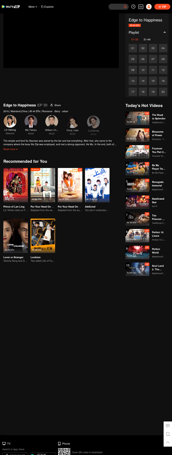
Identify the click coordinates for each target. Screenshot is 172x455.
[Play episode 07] (153, 59)
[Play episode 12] (163, 70)
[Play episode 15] (153, 81)
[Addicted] (97, 185)
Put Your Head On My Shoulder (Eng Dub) (54, 206)
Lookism (35, 257)
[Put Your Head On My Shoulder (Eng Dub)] (43, 185)
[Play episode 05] (133, 59)
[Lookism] (43, 236)
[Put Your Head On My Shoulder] (70, 185)
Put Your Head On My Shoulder (75, 206)
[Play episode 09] (133, 70)
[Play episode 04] (163, 48)
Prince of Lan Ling (14, 206)
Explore (49, 7)
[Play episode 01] (133, 48)
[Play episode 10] (143, 70)
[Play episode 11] (153, 70)
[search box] (125, 7)
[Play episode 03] (153, 48)
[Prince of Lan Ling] (15, 185)
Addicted (90, 206)
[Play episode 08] (163, 59)
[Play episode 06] (143, 59)
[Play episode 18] (143, 92)
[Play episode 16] (163, 81)
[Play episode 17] (133, 92)
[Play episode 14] (143, 81)
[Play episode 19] (153, 92)
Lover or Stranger (13, 257)
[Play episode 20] (163, 92)
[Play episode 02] (143, 48)
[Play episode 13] (133, 81)
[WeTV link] (11, 6)
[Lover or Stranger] (15, 236)
